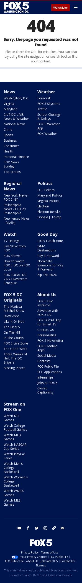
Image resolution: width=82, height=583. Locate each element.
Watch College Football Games (15, 427)
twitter (36, 528)
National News (15, 124)
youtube (19, 528)
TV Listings (12, 241)
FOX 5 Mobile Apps (47, 348)
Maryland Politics (49, 195)
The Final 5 (12, 327)
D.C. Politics (46, 190)
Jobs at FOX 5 (47, 383)
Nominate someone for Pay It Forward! (50, 265)
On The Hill (12, 332)
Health (8, 151)
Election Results (49, 211)
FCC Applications (49, 372)
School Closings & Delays (49, 116)
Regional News (13, 186)
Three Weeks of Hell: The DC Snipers (15, 358)
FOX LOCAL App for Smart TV (49, 322)
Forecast (43, 98)
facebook (28, 528)
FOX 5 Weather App (48, 126)
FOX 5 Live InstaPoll (45, 303)
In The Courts (14, 338)
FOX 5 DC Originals (13, 297)
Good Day (47, 234)
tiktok (54, 528)
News (9, 91)
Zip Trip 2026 (47, 275)
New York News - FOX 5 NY (16, 197)
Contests (44, 361)
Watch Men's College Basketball (13, 467)
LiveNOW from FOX (15, 248)
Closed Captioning (45, 390)
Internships (45, 377)
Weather (46, 91)
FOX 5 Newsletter (50, 340)
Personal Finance (16, 157)
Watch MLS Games (12, 502)
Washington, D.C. (16, 98)
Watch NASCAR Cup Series (15, 446)
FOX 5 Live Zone (16, 343)
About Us (46, 294)
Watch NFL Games (12, 418)
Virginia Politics (48, 201)
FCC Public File (48, 366)
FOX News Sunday (11, 164)
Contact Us (45, 329)
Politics (44, 183)
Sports (8, 135)
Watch (10, 234)
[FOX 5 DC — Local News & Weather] (17, 7)
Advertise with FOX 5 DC (47, 312)
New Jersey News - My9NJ (17, 220)
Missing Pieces (14, 368)
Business (10, 140)
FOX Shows (12, 255)
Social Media (46, 355)
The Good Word (15, 349)
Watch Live (60, 7)
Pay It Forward (48, 255)
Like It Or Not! (14, 321)
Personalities (46, 335)
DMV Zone (12, 316)
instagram (45, 528)
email (62, 528)
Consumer (11, 146)
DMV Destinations (46, 248)
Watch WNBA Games (14, 493)
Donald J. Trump (49, 217)
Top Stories (12, 172)
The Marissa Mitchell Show (14, 308)
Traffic (42, 109)
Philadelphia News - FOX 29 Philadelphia (15, 209)
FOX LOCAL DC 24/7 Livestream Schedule (16, 279)
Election (43, 206)
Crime (8, 129)
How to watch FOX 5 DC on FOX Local (17, 265)
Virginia (9, 103)
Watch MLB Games (12, 437)
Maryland (10, 109)
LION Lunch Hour (50, 241)
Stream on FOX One (14, 406)
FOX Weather (47, 133)
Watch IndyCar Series (14, 456)
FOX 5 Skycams (48, 103)
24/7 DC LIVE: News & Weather (16, 116)
